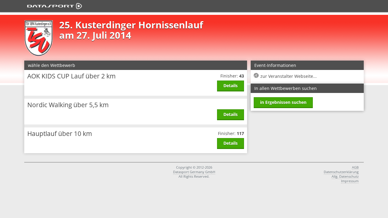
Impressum (350, 181)
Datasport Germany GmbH (194, 172)
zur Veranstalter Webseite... (288, 76)
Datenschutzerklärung (341, 172)
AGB (355, 167)
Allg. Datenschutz (345, 176)
